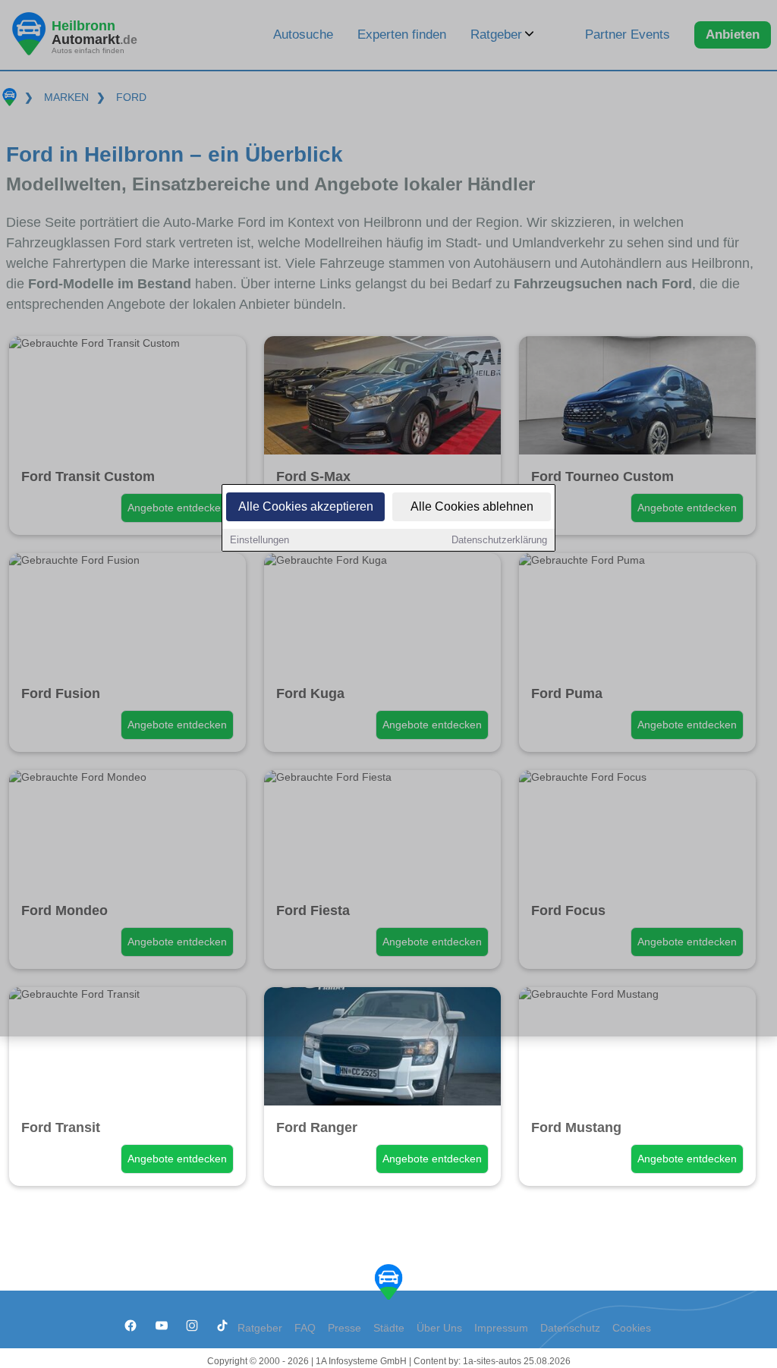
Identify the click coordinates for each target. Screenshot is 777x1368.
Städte (388, 1328)
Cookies (631, 1328)
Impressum (501, 1328)
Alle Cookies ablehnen (472, 506)
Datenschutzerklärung (499, 540)
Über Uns (439, 1328)
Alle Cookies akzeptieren (305, 506)
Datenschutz (570, 1328)
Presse (344, 1328)
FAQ (305, 1328)
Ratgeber (260, 1328)
